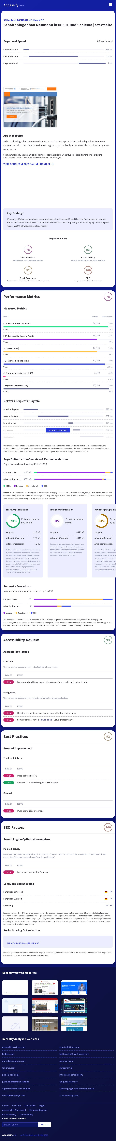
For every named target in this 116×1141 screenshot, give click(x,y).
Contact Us (30, 1105)
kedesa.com (8, 1054)
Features (16, 1105)
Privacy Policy (9, 1114)
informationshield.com (71, 1074)
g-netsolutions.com (69, 1047)
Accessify (13, 5)
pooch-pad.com (10, 1074)
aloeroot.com (66, 1060)
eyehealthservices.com (13, 1047)
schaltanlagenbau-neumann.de (23, 20)
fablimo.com (8, 1067)
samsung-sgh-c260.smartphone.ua (76, 1088)
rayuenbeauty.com (68, 1095)
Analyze (45, 1124)
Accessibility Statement (14, 1110)
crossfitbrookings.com (13, 1095)
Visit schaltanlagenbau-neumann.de (27, 164)
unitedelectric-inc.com (13, 1060)
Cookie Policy (26, 1114)
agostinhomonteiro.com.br (16, 1088)
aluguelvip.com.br (68, 1081)
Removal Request (38, 1110)
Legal (41, 1105)
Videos (5, 1105)
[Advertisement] (58, 77)
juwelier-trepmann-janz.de (15, 1081)
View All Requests (58, 430)
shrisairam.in (65, 1067)
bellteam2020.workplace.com (74, 1054)
